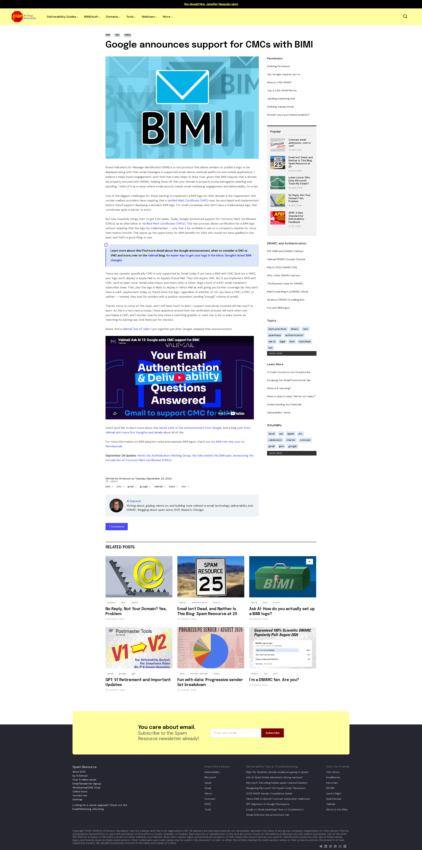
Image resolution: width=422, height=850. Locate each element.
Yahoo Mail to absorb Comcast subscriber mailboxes (278, 798)
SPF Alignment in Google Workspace (267, 804)
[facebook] (334, 846)
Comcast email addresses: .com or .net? (299, 143)
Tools (130, 17)
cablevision (275, 440)
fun (265, 673)
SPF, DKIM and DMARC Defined (285, 251)
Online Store (80, 791)
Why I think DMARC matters (283, 275)
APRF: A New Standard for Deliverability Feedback (296, 217)
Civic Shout (333, 772)
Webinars (148, 17)
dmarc (295, 329)
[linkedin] (325, 846)
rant (305, 329)
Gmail (207, 788)
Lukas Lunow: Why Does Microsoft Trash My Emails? (299, 180)
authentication (294, 335)
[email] (320, 846)
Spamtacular (334, 798)
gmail (127, 35)
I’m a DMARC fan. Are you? (274, 680)
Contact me (80, 795)
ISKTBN (330, 788)
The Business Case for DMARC (285, 283)
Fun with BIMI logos (278, 308)
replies (134, 602)
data (181, 673)
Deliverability (212, 772)
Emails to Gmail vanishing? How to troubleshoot (275, 809)
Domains (112, 17)
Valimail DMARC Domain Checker (286, 259)
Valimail (153, 255)
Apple (207, 782)
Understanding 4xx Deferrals (284, 404)
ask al (272, 341)
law (270, 347)
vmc (183, 486)
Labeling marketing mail (281, 98)
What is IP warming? (279, 388)
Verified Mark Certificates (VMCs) (163, 223)
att (300, 433)
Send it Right (333, 793)
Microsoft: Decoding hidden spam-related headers (276, 782)
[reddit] (330, 846)
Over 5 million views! (84, 779)
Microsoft (210, 777)
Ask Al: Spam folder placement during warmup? (274, 777)
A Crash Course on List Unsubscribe (288, 372)
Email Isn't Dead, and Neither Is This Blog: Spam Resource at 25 (300, 162)
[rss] (344, 846)
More (166, 17)
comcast (305, 440)
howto (276, 602)
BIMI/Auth (91, 17)
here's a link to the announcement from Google (190, 428)
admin (182, 602)
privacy (111, 602)
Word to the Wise (336, 809)
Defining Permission (278, 66)
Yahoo (208, 793)
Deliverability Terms (278, 412)
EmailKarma (333, 777)
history (216, 602)
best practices (277, 329)
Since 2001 (79, 771)
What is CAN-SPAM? (279, 82)
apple (290, 433)
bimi (108, 35)
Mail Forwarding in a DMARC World (287, 291)
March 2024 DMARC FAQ (282, 267)
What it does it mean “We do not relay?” (291, 396)
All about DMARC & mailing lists (285, 299)
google (144, 486)
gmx (281, 446)
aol (281, 433)
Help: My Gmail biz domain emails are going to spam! (277, 772)
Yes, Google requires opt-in (283, 74)
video (172, 486)
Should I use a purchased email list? (288, 114)
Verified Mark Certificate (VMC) (187, 200)
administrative (199, 602)
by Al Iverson (80, 775)
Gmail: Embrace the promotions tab (267, 814)
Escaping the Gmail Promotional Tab (289, 380)
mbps (216, 673)
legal (282, 341)
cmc (117, 35)
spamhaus (275, 335)
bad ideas (305, 341)
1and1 (272, 433)
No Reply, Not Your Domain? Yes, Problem (299, 198)
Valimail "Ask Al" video (136, 329)
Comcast (209, 798)
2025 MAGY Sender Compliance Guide (269, 793)
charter (290, 440)
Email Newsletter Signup (87, 783)
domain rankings (199, 673)
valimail (158, 486)
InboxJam (332, 782)
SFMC (207, 804)
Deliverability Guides (61, 17)
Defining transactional (280, 106)
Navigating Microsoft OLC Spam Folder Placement (276, 788)
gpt (134, 673)
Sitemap (77, 799)
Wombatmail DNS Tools (86, 787)
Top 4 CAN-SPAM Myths (282, 90)
